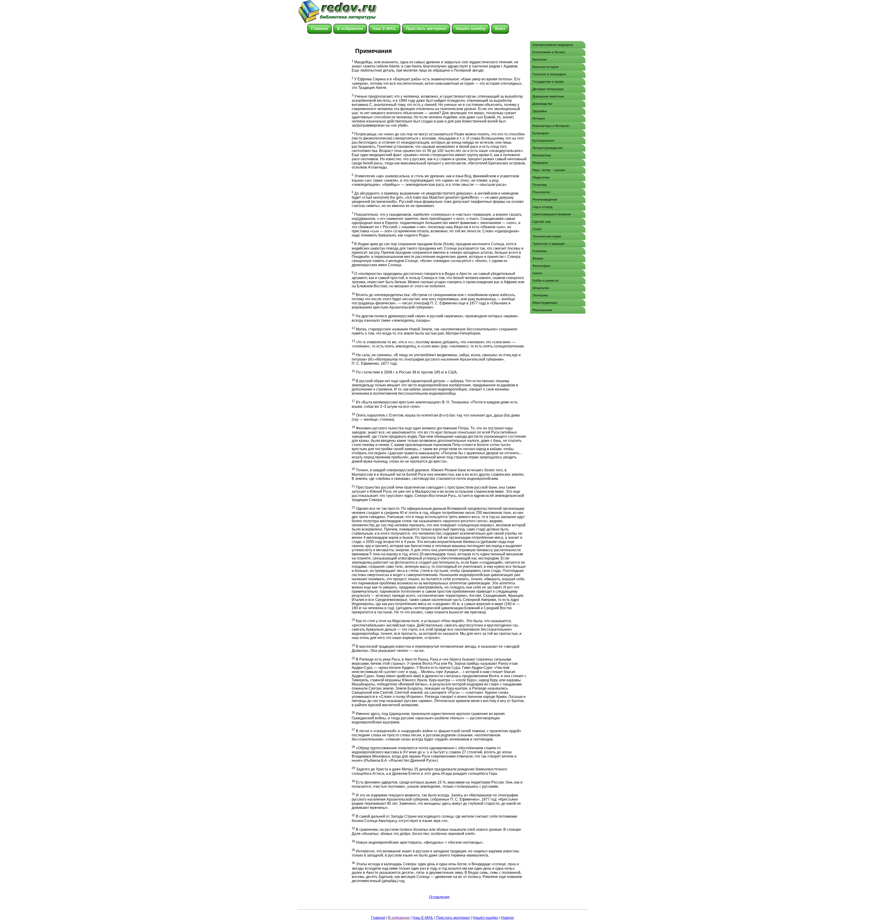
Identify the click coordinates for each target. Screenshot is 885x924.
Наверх (507, 918)
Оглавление (439, 897)
